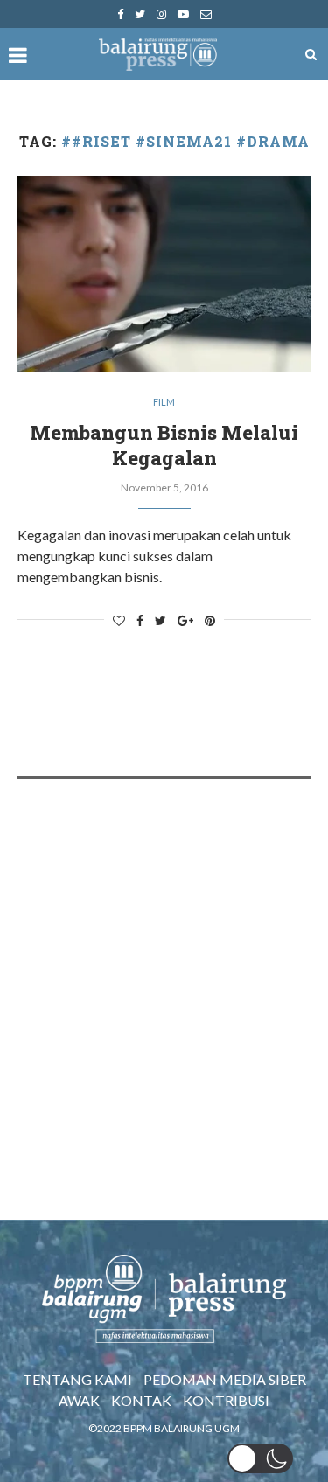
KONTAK (141, 1400)
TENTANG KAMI (77, 1379)
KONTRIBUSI (226, 1400)
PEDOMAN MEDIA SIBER (224, 1379)
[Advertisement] (164, 969)
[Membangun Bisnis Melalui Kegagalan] (164, 273)
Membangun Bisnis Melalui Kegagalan (164, 445)
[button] (260, 1458)
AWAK (79, 1400)
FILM (164, 401)
